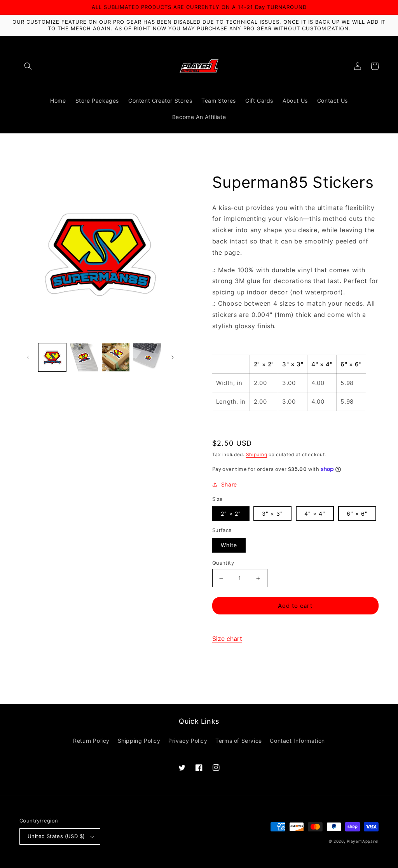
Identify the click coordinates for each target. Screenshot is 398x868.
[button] (28, 66)
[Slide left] (28, 357)
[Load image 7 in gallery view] (147, 357)
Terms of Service (238, 740)
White (229, 545)
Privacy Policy (187, 740)
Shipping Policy (139, 740)
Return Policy (91, 740)
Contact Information (297, 740)
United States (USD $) (56, 836)
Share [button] (229, 484)
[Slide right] (172, 357)
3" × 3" (272, 513)
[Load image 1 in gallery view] (52, 357)
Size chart (227, 638)
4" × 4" (314, 513)
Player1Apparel (363, 841)
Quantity (223, 563)
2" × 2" (231, 513)
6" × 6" (357, 513)
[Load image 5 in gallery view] (84, 357)
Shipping (256, 454)
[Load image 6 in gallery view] (115, 357)
